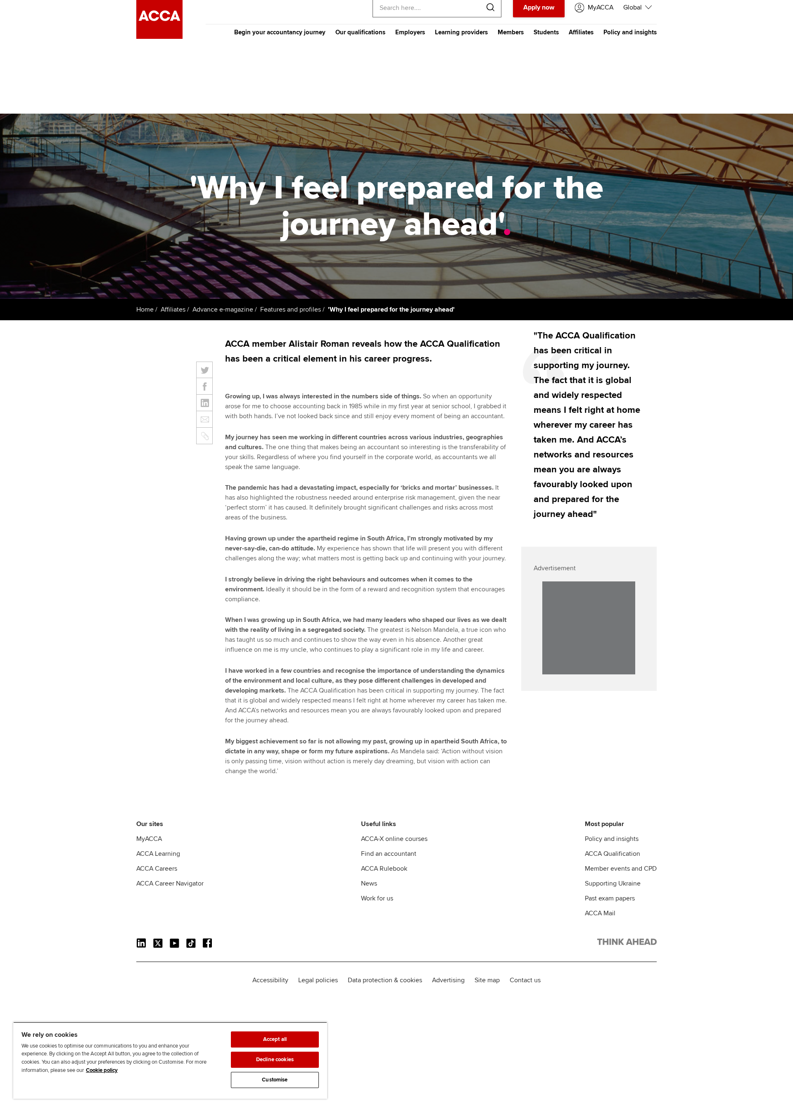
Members (511, 32)
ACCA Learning (158, 854)
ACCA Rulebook (384, 868)
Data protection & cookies (385, 980)
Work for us (377, 898)
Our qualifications (360, 32)
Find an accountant (388, 854)
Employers (410, 32)
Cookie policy (102, 1070)
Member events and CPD (621, 868)
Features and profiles (290, 309)
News (369, 883)
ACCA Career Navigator (170, 883)
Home (145, 309)
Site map (487, 980)
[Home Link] (627, 943)
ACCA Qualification (612, 854)
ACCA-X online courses (394, 839)
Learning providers (461, 32)
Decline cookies (275, 1059)
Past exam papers (610, 898)
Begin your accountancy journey (279, 32)
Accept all (275, 1039)
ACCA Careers (156, 868)
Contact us (525, 980)
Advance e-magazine (222, 309)
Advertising (448, 980)
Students (546, 32)
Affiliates (581, 32)
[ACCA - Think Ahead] (159, 37)
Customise (274, 1079)
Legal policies (318, 980)
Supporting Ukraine (613, 883)
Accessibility (270, 980)
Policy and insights (630, 32)
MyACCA (149, 839)
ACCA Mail (600, 913)
